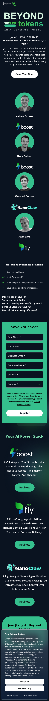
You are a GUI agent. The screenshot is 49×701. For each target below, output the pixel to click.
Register (24, 413)
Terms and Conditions (29, 396)
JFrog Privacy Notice (28, 403)
